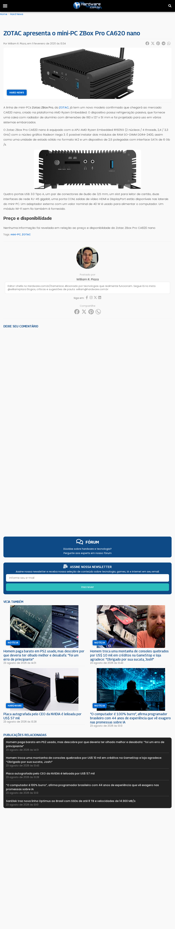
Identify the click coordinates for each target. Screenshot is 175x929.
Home (3, 14)
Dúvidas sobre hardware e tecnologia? (87, 549)
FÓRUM (92, 542)
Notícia (13, 642)
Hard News (16, 14)
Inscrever (87, 587)
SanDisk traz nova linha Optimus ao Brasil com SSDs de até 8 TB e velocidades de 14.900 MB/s (71, 801)
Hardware (15, 705)
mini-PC (16, 234)
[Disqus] (87, 378)
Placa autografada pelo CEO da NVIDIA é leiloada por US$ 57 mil (50, 773)
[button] (5, 5)
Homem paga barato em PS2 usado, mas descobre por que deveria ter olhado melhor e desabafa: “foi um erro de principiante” (43, 655)
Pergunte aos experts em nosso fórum (88, 553)
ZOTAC (26, 234)
